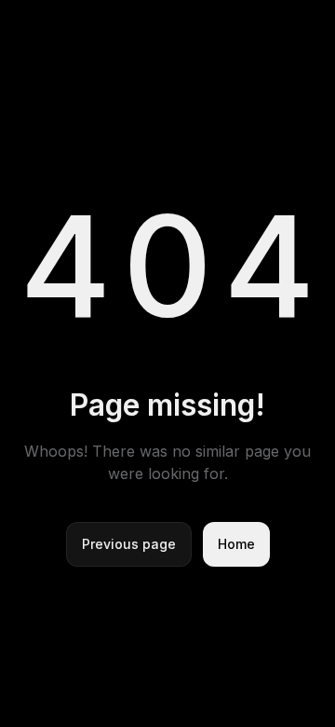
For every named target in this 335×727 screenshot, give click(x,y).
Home (236, 544)
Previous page (129, 544)
